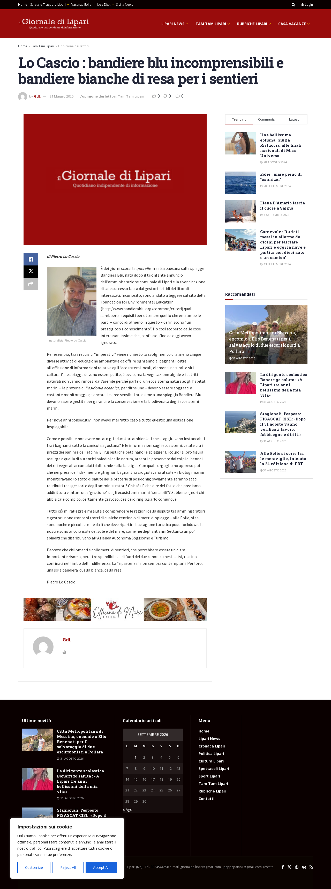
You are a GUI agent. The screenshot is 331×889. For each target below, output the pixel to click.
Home (22, 4)
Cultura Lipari (211, 761)
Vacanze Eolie (81, 4)
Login (308, 4)
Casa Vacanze (292, 23)
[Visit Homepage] (54, 23)
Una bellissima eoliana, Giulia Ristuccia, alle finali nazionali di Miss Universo (281, 145)
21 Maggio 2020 (61, 96)
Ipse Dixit (103, 4)
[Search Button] (293, 4)
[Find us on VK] (304, 867)
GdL (37, 96)
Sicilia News (124, 4)
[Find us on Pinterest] (296, 867)
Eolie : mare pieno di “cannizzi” (281, 177)
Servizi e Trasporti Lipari (48, 4)
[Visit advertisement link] (115, 609)
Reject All (68, 867)
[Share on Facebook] (31, 259)
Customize (34, 867)
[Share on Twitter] (31, 271)
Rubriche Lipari (252, 23)
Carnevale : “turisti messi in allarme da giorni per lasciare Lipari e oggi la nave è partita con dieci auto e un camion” (283, 244)
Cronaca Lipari (212, 746)
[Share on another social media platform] (31, 284)
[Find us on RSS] (311, 867)
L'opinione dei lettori (73, 46)
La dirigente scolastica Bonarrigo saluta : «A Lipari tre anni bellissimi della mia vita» (283, 385)
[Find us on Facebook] (283, 867)
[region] (67, 848)
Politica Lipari (211, 753)
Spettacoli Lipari (214, 768)
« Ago (127, 809)
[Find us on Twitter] (289, 867)
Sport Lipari (209, 776)
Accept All (101, 867)
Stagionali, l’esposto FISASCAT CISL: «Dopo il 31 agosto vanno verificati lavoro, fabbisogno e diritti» (283, 424)
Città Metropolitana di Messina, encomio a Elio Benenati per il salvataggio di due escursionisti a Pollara (264, 342)
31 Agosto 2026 (243, 358)
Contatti (206, 798)
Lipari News (172, 23)
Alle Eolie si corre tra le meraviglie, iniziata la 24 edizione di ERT (283, 458)
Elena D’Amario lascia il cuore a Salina (282, 205)
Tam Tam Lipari (210, 23)
